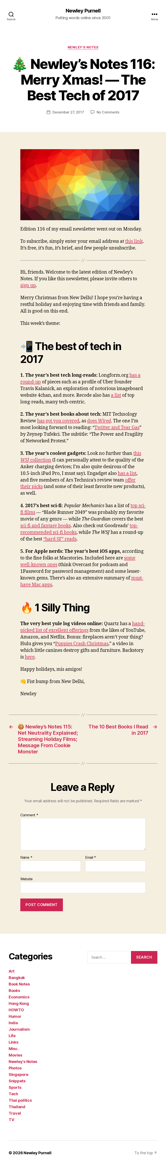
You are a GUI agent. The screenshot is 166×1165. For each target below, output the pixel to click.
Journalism (19, 1029)
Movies (15, 1055)
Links (13, 1042)
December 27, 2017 (68, 112)
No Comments (108, 112)
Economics (19, 997)
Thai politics (20, 1100)
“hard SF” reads (60, 539)
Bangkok (17, 977)
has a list (127, 473)
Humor (15, 1016)
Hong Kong (19, 1003)
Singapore (18, 1074)
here (30, 657)
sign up (28, 285)
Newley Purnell (82, 10)
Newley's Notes (83, 47)
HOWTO (16, 1010)
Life (12, 1035)
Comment (29, 815)
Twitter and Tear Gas (116, 428)
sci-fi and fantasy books (45, 526)
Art (11, 971)
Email (90, 858)
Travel (15, 1113)
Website (26, 879)
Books (14, 990)
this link (134, 241)
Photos (15, 1068)
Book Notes (19, 984)
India (13, 1023)
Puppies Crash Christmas (81, 644)
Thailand (17, 1107)
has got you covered (58, 421)
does (99, 421)
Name (26, 858)
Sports (15, 1087)
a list (116, 395)
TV (11, 1119)
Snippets (17, 1081)
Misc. (14, 1048)
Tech (13, 1094)
